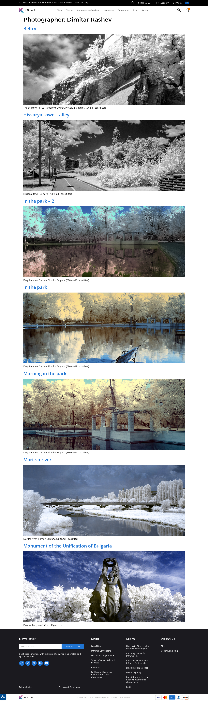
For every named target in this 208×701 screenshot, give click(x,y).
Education (123, 10)
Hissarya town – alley (46, 115)
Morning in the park (45, 373)
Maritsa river (37, 460)
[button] (3, 697)
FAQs (128, 687)
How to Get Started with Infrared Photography (137, 647)
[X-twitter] (34, 663)
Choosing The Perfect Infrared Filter (136, 654)
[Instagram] (27, 663)
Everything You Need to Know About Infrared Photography (137, 680)
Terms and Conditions (69, 687)
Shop (59, 10)
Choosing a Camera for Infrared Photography (137, 661)
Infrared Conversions (101, 651)
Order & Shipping (169, 651)
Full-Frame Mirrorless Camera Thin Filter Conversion (101, 674)
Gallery (144, 10)
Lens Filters (96, 646)
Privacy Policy (25, 687)
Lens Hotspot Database (137, 668)
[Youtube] (46, 663)
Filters (69, 10)
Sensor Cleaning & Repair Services (103, 661)
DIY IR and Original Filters (103, 655)
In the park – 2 (38, 201)
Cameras (108, 10)
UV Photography (133, 672)
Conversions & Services (88, 10)
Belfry (29, 28)
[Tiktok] (21, 663)
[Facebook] (40, 663)
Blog (135, 10)
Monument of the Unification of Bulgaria (67, 546)
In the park (35, 287)
